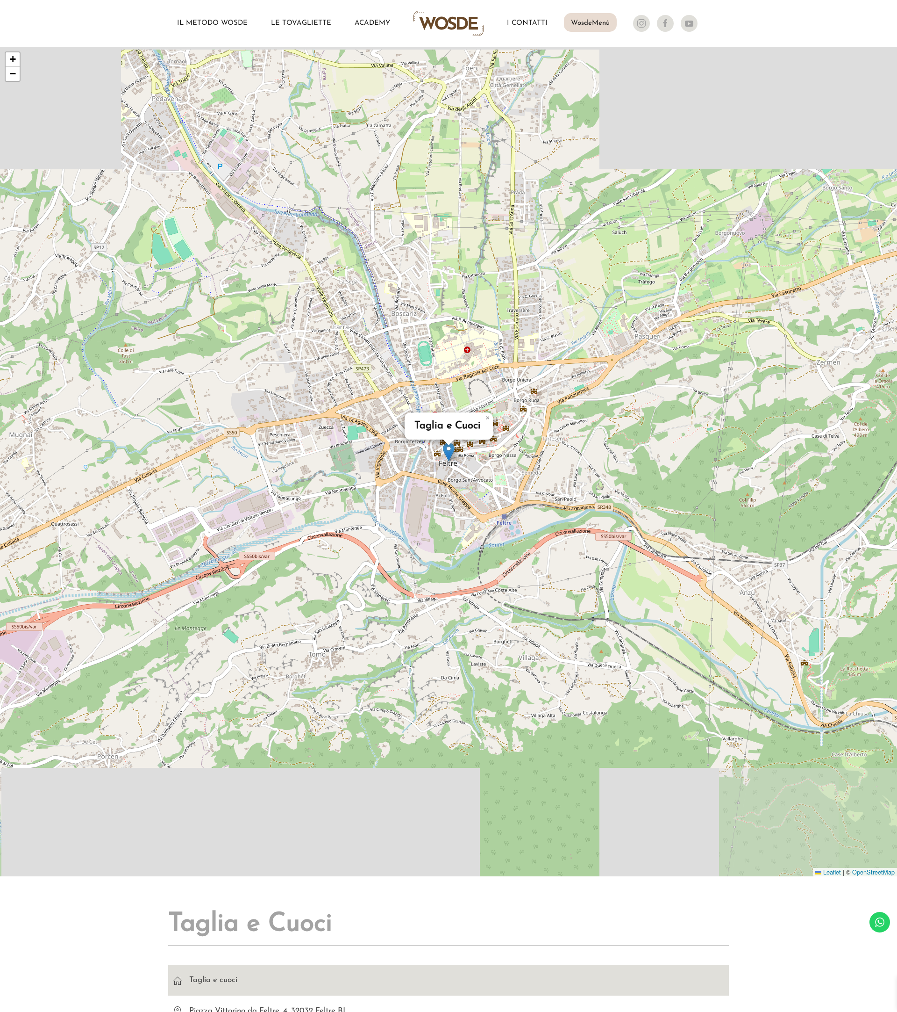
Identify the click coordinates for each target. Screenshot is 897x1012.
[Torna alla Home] (448, 23)
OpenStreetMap (873, 871)
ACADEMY (372, 23)
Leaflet (831, 871)
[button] (449, 452)
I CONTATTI (527, 23)
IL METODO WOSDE (212, 23)
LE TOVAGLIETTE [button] (301, 23)
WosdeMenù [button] (590, 23)
